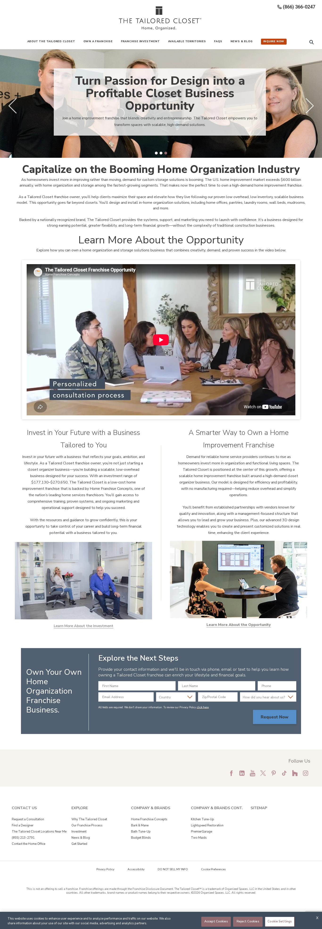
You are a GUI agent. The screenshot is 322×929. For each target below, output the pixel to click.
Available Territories (187, 41)
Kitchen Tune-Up (202, 819)
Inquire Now (274, 41)
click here (203, 707)
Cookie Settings (280, 921)
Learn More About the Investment (83, 626)
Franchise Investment (140, 41)
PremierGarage (201, 831)
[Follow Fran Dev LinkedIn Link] (242, 773)
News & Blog (242, 41)
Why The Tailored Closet (89, 819)
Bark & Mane (140, 825)
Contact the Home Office (28, 844)
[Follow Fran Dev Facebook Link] (231, 773)
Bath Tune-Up (141, 831)
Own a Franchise (98, 41)
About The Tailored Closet (51, 41)
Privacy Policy (105, 869)
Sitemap (259, 808)
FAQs (218, 41)
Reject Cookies (248, 921)
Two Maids (199, 838)
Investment (79, 831)
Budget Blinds (141, 838)
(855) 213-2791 (23, 838)
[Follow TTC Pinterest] (273, 773)
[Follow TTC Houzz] (295, 773)
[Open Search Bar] (311, 42)
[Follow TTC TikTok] (284, 773)
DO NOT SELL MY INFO (173, 869)
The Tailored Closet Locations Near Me (39, 831)
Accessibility (136, 869)
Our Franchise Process (87, 825)
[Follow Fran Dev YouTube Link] (252, 773)
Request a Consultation (28, 819)
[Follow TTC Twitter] (263, 773)
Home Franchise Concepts (149, 819)
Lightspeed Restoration (207, 825)
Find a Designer (22, 825)
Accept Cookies (216, 921)
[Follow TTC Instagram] (305, 773)
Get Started (79, 844)
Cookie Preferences (213, 869)
